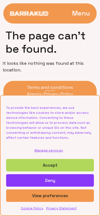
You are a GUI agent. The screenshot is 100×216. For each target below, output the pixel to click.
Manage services (48, 150)
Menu (81, 13)
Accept (50, 165)
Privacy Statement (61, 208)
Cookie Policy (32, 208)
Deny (50, 180)
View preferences (50, 195)
